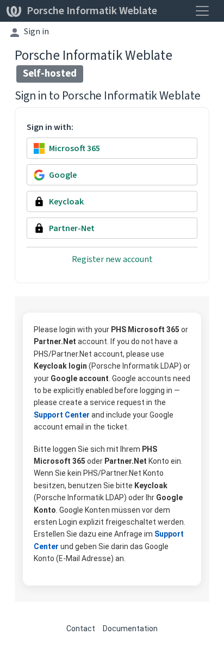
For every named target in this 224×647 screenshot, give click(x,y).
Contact (80, 628)
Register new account (112, 259)
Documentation (130, 628)
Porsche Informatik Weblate (92, 10)
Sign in (36, 31)
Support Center (62, 414)
